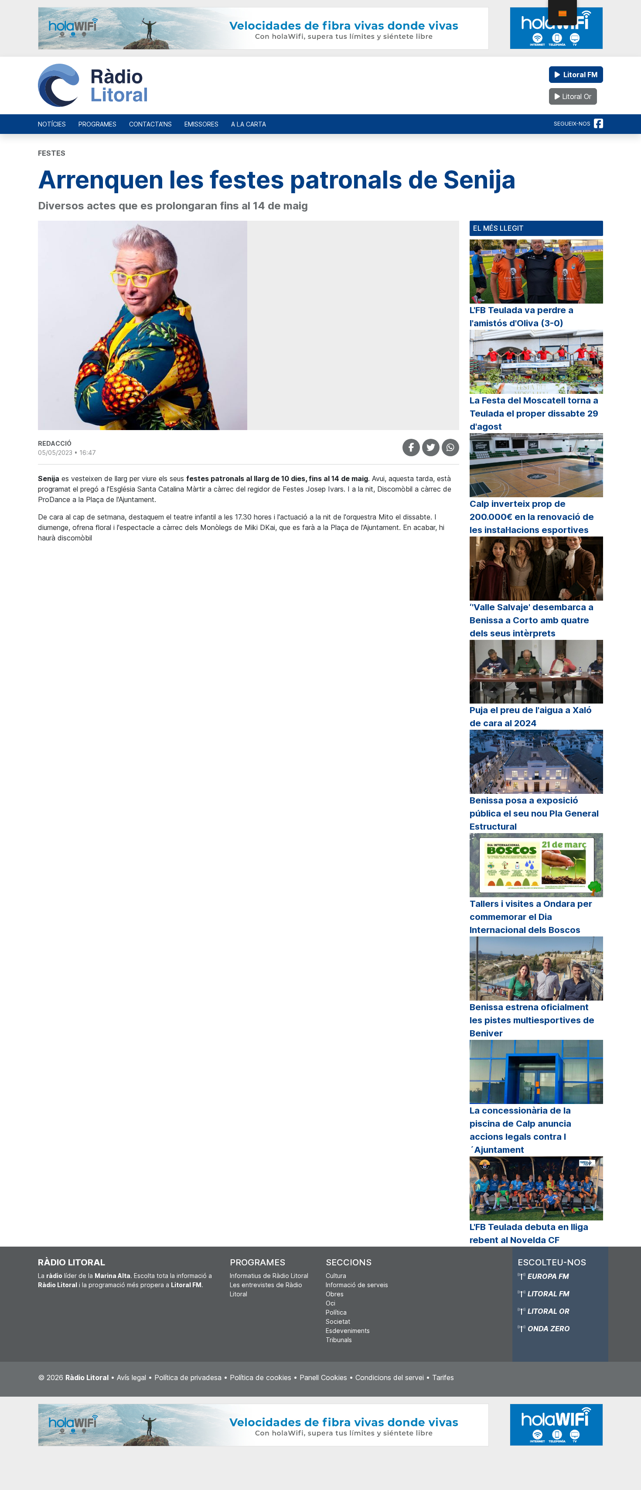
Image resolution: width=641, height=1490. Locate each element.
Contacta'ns (150, 124)
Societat (338, 1321)
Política (336, 1312)
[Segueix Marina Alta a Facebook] (598, 124)
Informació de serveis (357, 1284)
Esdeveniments (348, 1330)
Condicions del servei (389, 1377)
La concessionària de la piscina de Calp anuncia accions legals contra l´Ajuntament (520, 1130)
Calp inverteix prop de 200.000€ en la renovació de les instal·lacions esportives (532, 517)
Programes (97, 124)
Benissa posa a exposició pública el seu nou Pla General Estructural (534, 813)
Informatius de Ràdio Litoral (269, 1275)
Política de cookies (260, 1377)
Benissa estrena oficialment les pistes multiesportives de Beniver (532, 1020)
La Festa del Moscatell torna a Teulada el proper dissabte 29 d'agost (534, 413)
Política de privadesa (188, 1377)
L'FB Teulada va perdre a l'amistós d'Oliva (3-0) (521, 316)
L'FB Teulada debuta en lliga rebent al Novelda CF (529, 1233)
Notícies (52, 124)
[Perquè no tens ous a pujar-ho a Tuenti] (431, 447)
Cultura (336, 1275)
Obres (335, 1294)
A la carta (248, 124)
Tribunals (339, 1339)
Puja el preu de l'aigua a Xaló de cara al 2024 (531, 716)
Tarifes (443, 1377)
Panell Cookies (323, 1377)
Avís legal (131, 1377)
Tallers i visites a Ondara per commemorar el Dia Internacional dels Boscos (531, 917)
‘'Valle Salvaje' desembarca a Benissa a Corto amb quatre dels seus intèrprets (531, 620)
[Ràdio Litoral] (92, 85)
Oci (330, 1303)
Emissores (201, 124)
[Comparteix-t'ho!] (411, 447)
